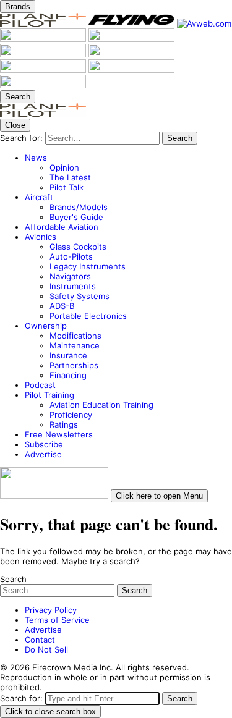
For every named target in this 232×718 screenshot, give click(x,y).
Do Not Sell (46, 649)
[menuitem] (128, 172)
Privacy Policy (51, 610)
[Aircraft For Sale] (131, 39)
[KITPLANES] (44, 54)
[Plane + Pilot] (44, 23)
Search (13, 579)
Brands (17, 6)
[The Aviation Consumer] (131, 54)
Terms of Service (57, 620)
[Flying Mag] (132, 23)
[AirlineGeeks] (44, 39)
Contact (40, 639)
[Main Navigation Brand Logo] (43, 114)
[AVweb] (204, 23)
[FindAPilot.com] (131, 70)
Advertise (43, 630)
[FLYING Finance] (44, 70)
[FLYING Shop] (43, 85)
